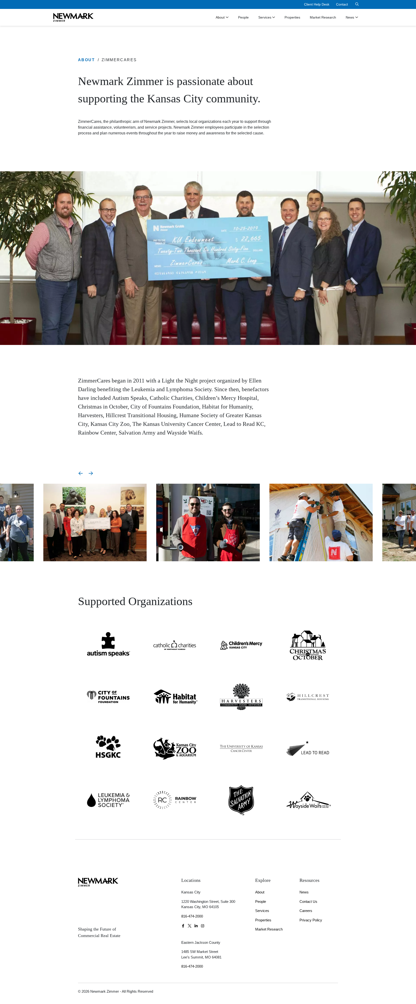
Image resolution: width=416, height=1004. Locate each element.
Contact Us (308, 901)
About (220, 17)
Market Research (323, 17)
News (350, 17)
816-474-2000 (192, 916)
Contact (342, 4)
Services (264, 17)
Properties (292, 17)
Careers (305, 911)
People (243, 17)
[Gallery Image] (95, 522)
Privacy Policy (310, 920)
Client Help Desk (316, 4)
